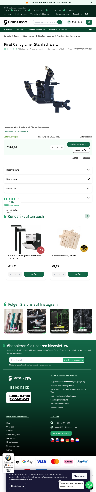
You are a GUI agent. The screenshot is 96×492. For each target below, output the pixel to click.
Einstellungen (17, 486)
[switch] (8, 470)
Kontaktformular (61, 433)
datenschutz (46, 364)
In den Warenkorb (78, 144)
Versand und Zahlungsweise (41, 14)
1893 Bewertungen (11, 205)
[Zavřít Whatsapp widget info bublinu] (59, 481)
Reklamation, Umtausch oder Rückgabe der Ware (68, 390)
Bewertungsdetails (37, 49)
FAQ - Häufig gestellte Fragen (63, 395)
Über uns (7, 14)
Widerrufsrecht (56, 407)
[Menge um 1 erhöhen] (62, 147)
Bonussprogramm (62, 14)
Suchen (59, 22)
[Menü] (12, 454)
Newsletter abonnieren (73, 360)
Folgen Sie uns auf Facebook (12, 387)
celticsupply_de (17, 387)
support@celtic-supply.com (65, 427)
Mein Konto (77, 22)
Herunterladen (12, 442)
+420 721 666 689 (62, 422)
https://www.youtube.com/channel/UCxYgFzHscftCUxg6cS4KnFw (27, 387)
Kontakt (9, 430)
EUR (86, 14)
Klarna (9, 449)
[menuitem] (7, 29)
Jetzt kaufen (81, 150)
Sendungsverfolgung (59, 399)
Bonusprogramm (13, 434)
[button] (89, 485)
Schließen (23, 158)
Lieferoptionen (86, 136)
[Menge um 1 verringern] (52, 147)
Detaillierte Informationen (15, 131)
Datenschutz (11, 438)
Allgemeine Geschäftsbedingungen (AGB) (67, 381)
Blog (8, 423)
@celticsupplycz (22, 387)
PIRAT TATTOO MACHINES (83, 49)
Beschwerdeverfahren (59, 403)
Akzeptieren (79, 475)
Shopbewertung (20, 14)
